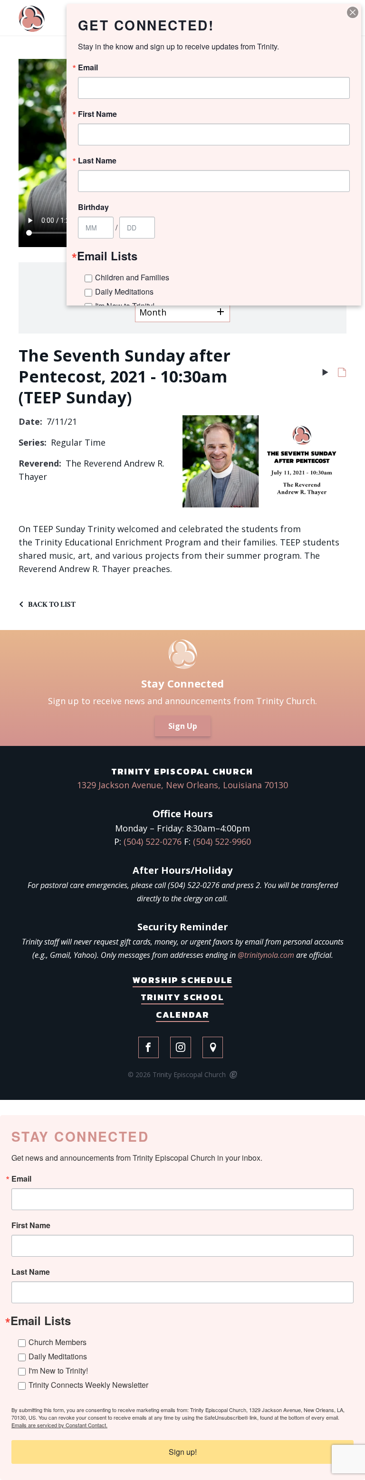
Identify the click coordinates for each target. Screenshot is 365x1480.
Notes (341, 374)
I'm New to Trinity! (58, 1370)
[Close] (352, 12)
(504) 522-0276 (153, 841)
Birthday (93, 207)
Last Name (30, 1272)
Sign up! (183, 1451)
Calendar (182, 1014)
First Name (30, 1225)
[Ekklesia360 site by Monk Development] (233, 1075)
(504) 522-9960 (222, 841)
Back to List (52, 605)
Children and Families (132, 277)
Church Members (57, 1342)
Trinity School (182, 997)
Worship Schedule (183, 980)
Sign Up (182, 726)
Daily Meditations (58, 1356)
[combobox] (182, 312)
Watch (325, 374)
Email (21, 1179)
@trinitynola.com (266, 955)
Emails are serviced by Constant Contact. (59, 1425)
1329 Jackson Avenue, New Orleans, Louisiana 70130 (182, 785)
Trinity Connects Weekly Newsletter (88, 1384)
